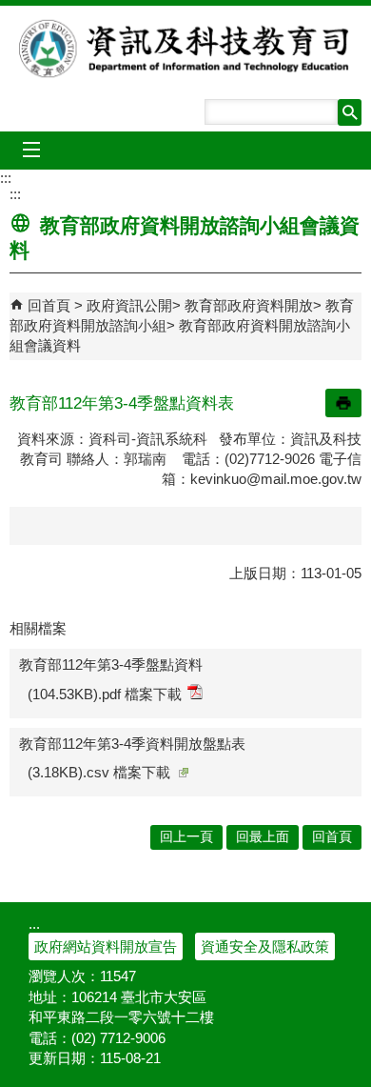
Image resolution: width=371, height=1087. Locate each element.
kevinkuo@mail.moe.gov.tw (275, 479)
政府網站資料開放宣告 (105, 946)
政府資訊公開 (129, 305)
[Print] (343, 403)
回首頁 (49, 305)
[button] (349, 112)
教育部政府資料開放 (249, 305)
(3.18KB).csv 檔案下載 (99, 772)
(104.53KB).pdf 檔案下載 (105, 694)
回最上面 (262, 837)
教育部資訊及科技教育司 (186, 48)
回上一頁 (186, 837)
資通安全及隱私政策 (265, 946)
